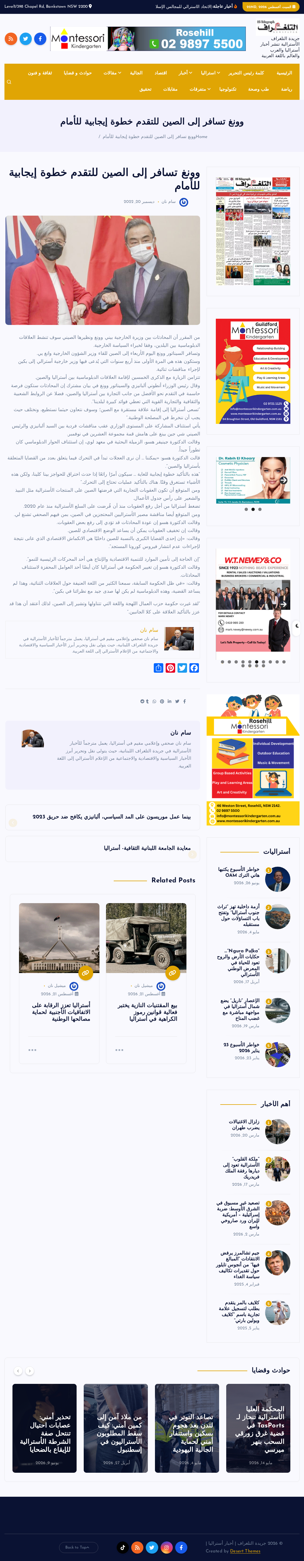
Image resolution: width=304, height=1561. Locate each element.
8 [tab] (236, 668)
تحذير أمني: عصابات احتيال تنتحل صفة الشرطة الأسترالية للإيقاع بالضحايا (45, 1440)
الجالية (136, 80)
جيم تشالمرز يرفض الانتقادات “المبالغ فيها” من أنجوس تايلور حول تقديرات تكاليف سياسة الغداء (237, 1272)
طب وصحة (258, 96)
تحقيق (145, 96)
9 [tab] (229, 668)
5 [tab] (256, 668)
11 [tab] (263, 672)
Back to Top (76, 1554)
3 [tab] (246, 516)
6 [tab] (249, 668)
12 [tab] (256, 672)
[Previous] (18, 1377)
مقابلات (170, 96)
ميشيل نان (143, 993)
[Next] (29, 1377)
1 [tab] (260, 516)
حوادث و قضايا (77, 80)
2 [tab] (253, 516)
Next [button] (283, 485)
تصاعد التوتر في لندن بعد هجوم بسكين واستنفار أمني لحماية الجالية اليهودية (191, 1440)
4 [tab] (263, 668)
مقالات (110, 80)
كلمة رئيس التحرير (246, 80)
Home (202, 144)
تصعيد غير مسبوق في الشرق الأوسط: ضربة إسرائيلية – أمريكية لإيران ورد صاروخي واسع (237, 1222)
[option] (258, 1435)
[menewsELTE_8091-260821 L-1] (253, 238)
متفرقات (198, 96)
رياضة (286, 96)
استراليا (208, 80)
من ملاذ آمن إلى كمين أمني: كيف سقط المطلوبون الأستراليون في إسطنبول (119, 1440)
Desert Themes (245, 1558)
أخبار (183, 80)
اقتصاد (161, 80)
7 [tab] (243, 668)
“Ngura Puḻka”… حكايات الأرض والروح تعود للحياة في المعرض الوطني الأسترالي (238, 970)
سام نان (168, 209)
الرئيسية (284, 80)
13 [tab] (249, 672)
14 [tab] (242, 672)
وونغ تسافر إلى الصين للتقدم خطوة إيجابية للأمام (149, 144)
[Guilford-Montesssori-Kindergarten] (253, 378)
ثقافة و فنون (40, 80)
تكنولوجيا (227, 96)
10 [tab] (222, 668)
